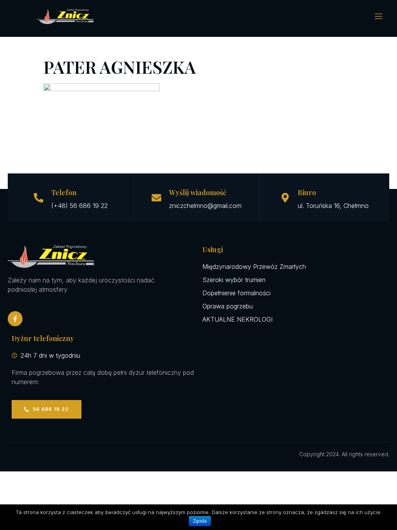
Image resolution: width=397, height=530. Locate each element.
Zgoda (200, 521)
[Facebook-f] (15, 318)
